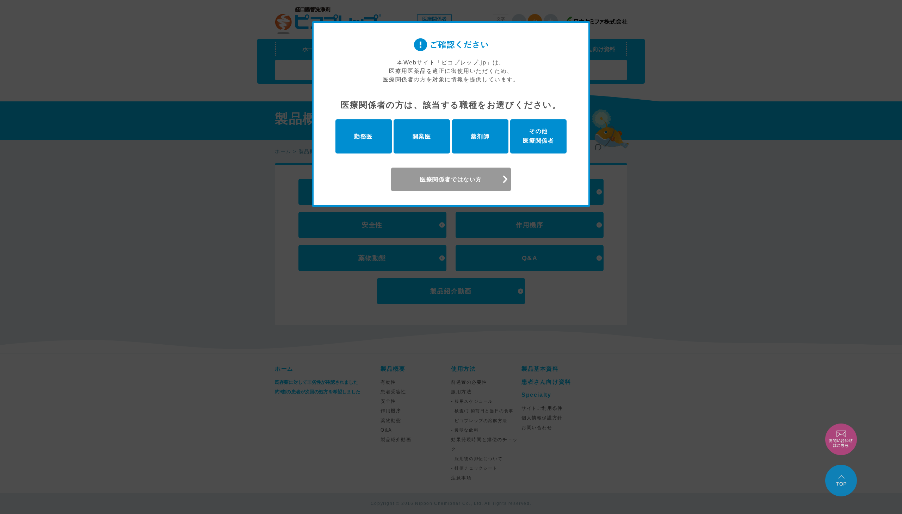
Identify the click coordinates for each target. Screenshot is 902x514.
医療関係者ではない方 (451, 179)
